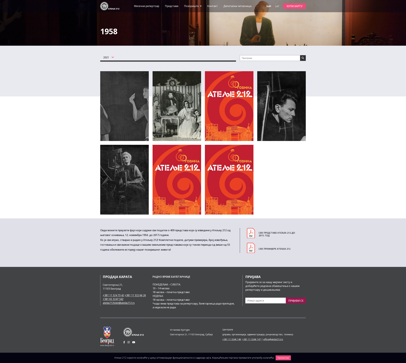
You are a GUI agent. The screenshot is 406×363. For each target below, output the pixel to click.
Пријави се (295, 300)
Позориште (191, 6)
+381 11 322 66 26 (135, 295)
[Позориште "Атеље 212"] (109, 6)
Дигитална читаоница (237, 6)
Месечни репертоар (146, 6)
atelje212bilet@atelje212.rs (119, 303)
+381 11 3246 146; (231, 339)
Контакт (212, 6)
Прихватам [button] (283, 357)
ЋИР (269, 6)
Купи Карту (294, 6)
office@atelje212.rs (273, 339)
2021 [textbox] (106, 57)
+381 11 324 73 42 (113, 295)
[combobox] (107, 57)
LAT (277, 6)
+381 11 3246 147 (251, 339)
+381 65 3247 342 (113, 299)
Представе (171, 6)
